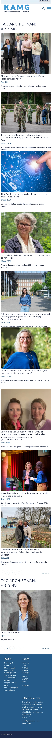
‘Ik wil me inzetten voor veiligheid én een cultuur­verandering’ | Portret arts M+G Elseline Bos (25, 137)
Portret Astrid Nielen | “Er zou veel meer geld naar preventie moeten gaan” (24, 371)
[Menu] (48, 8)
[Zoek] (42, 8)
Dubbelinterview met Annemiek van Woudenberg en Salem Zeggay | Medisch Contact (22, 552)
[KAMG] (21, 8)
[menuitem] (44, 0)
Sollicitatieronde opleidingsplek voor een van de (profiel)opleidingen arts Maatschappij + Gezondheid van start (26, 317)
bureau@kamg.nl (28, 673)
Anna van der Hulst (11, 632)
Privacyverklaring (29, 685)
